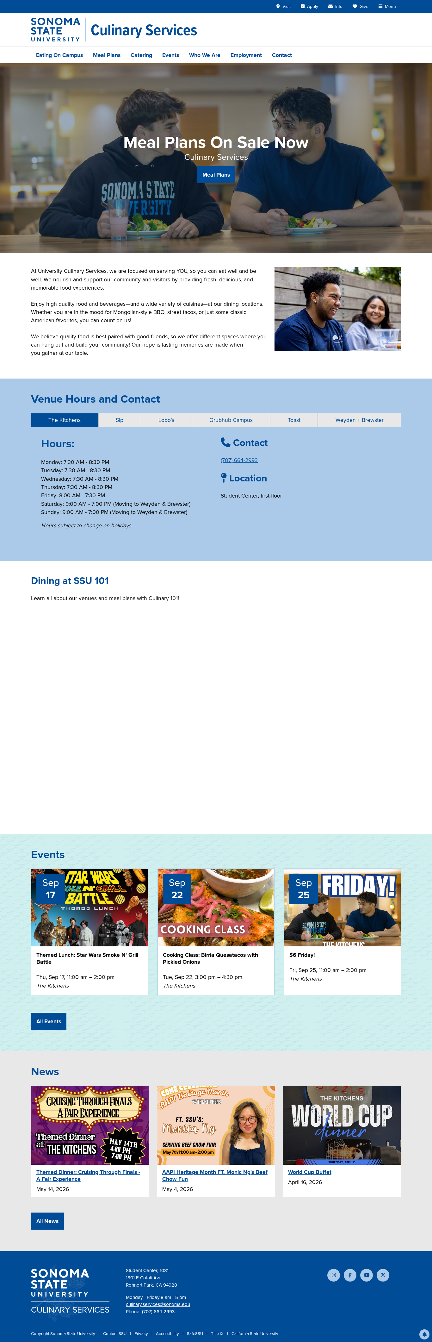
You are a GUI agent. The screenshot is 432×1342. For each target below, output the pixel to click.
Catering (141, 55)
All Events (48, 1021)
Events (170, 55)
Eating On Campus (59, 55)
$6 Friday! (302, 955)
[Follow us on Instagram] (333, 1275)
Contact (282, 55)
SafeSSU (195, 1333)
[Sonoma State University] (58, 29)
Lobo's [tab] (166, 420)
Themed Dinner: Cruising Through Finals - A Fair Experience (88, 1175)
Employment (246, 55)
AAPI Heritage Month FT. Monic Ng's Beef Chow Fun (215, 1175)
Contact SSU (115, 1333)
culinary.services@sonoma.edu (158, 1304)
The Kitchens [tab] (64, 420)
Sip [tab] (119, 420)
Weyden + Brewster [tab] (360, 420)
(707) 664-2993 (239, 460)
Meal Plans (106, 55)
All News (47, 1221)
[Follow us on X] (383, 1275)
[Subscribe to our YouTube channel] (366, 1275)
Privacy (141, 1333)
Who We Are (204, 55)
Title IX (218, 1333)
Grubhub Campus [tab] (231, 420)
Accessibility (168, 1333)
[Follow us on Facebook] (350, 1275)
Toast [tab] (294, 420)
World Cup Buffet (309, 1172)
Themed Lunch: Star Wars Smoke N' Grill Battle (87, 958)
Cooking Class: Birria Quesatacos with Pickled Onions (210, 958)
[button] (424, 1334)
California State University (254, 1333)
